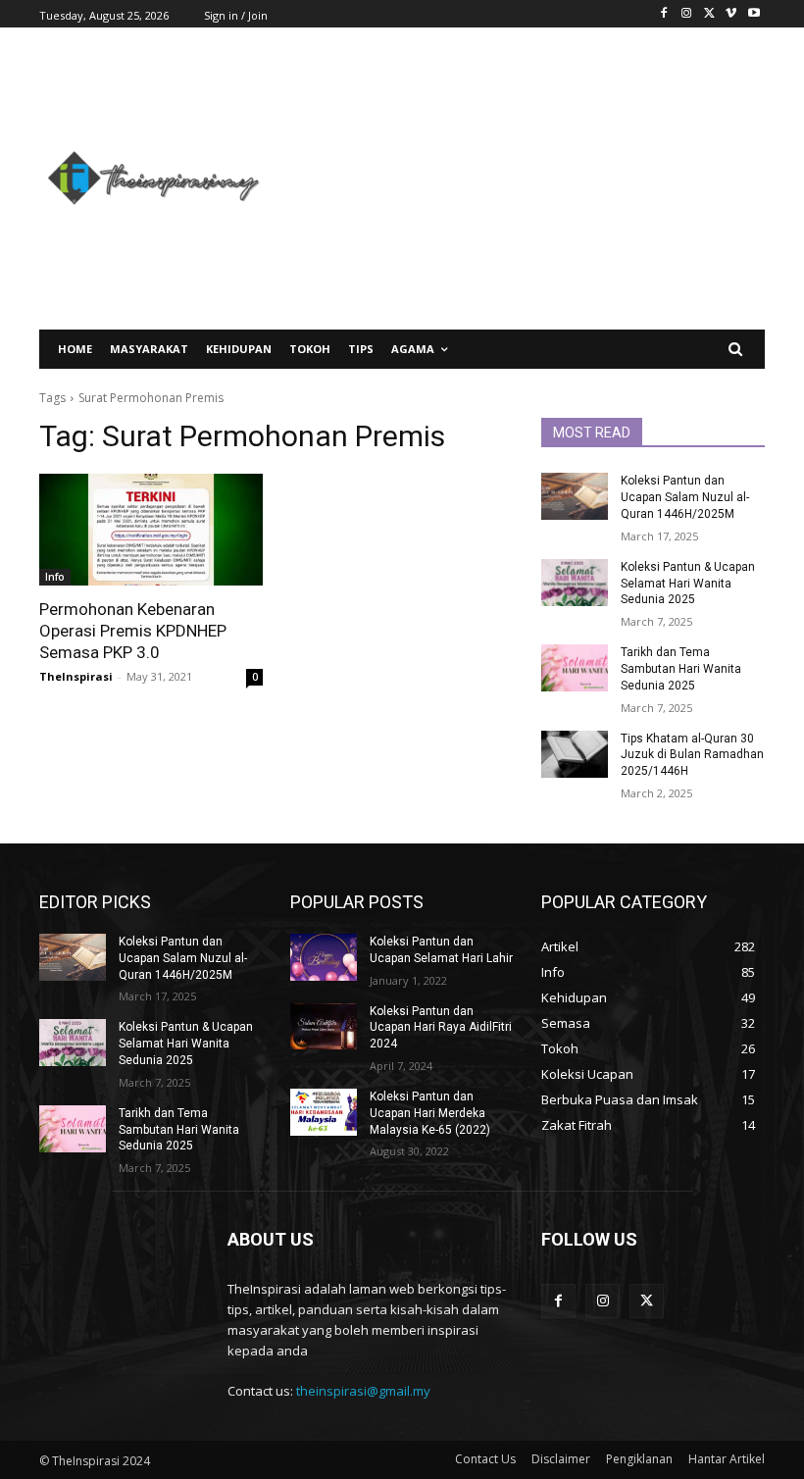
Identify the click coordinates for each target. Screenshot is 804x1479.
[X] (709, 14)
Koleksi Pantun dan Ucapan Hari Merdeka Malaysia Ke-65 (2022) (430, 1113)
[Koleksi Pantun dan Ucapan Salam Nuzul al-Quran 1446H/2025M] (574, 496)
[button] (736, 350)
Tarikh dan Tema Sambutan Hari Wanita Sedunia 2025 (681, 668)
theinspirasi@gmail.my (363, 1391)
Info (55, 577)
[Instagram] (687, 14)
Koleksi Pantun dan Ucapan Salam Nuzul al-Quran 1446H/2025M (685, 497)
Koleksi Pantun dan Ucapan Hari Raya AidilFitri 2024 (441, 1027)
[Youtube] (753, 14)
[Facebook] (664, 14)
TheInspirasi (76, 676)
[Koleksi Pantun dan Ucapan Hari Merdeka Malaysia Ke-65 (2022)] (323, 1112)
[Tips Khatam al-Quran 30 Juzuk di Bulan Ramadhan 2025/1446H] (574, 754)
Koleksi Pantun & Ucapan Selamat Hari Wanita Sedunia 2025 (688, 583)
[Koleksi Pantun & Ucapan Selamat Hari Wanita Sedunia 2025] (574, 582)
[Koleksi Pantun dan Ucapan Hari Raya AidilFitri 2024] (323, 1026)
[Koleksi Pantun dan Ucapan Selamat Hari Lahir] (323, 957)
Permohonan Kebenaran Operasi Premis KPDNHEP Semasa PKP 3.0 (132, 630)
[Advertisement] (524, 178)
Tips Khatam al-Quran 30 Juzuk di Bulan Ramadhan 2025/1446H (692, 755)
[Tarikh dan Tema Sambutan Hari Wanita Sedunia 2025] (574, 667)
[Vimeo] (731, 14)
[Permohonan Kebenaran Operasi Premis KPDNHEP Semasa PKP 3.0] (151, 530)
